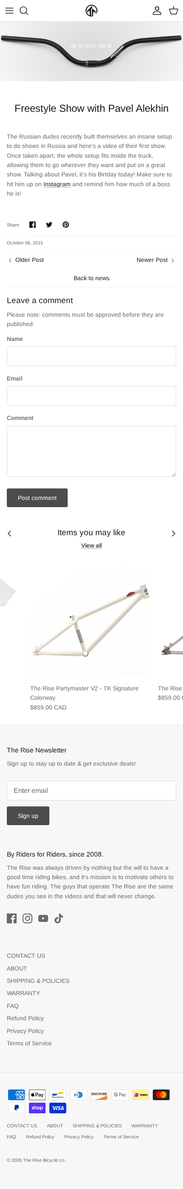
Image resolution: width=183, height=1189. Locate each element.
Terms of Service (29, 1043)
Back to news (91, 278)
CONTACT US (26, 955)
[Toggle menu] (9, 10)
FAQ (13, 1005)
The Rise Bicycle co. (44, 1160)
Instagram (57, 184)
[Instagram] (27, 918)
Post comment (37, 497)
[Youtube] (43, 918)
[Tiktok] (59, 918)
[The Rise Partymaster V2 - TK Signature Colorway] (90, 619)
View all (91, 545)
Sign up (28, 815)
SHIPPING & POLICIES (38, 980)
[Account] (155, 10)
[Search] (28, 10)
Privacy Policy (25, 1030)
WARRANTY (23, 993)
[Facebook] (12, 918)
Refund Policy (25, 1018)
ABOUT (17, 968)
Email (15, 378)
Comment (20, 417)
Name (15, 338)
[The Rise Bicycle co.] (91, 10)
